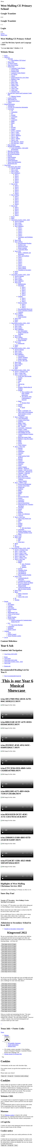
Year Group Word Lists (24, 518)
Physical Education (23, 496)
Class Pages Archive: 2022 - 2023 (20, 323)
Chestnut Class (15, 91)
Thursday (20, 453)
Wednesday (21, 451)
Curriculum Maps (23, 249)
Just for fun (21, 384)
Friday (20, 454)
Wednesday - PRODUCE (25, 471)
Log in (2, 33)
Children (6, 631)
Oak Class (14, 80)
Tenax (2, 1032)
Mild (19, 539)
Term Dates (11, 607)
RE (12, 126)
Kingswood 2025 (23, 246)
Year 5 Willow (15, 195)
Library (13, 76)
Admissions (11, 105)
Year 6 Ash (14, 206)
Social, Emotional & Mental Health (23, 585)
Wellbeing (10, 628)
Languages (14, 120)
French (20, 443)
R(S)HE (13, 127)
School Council (12, 634)
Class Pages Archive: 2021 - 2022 (20, 348)
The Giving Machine (17, 625)
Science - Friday (22, 429)
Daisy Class (14, 82)
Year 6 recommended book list (12, 676)
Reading (20, 512)
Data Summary (12, 145)
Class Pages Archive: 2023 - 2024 (20, 274)
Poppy (13, 216)
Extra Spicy (21, 542)
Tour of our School (13, 65)
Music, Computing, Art (24, 410)
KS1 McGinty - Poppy (17, 141)
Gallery (10, 102)
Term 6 (17, 182)
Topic (19, 381)
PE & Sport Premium (13, 154)
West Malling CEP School (18, 60)
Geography (14, 116)
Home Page (4, 35)
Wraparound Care (12, 612)
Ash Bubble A (22, 571)
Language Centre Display (18, 68)
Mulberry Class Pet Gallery (25, 439)
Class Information (23, 418)
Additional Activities (23, 431)
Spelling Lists (22, 245)
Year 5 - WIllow (15, 138)
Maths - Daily (22, 423)
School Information (9, 104)
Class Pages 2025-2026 (14, 166)
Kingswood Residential (24, 484)
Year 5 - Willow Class (21, 482)
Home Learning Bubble (24, 575)
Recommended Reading (24, 243)
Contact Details (12, 98)
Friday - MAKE (22, 474)
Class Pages (7, 165)
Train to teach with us (14, 101)
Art (12, 110)
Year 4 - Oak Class (20, 446)
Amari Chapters (22, 467)
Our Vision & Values (13, 152)
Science (13, 129)
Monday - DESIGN (23, 468)
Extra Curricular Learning (25, 310)
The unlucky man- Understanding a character (27, 398)
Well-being (21, 501)
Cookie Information (13, 1045)
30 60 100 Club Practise (24, 376)
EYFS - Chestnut (16, 130)
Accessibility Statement (14, 1043)
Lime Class (14, 90)
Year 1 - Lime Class (20, 373)
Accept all (10, 1076)
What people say (12, 99)
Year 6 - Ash (14, 140)
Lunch (9, 615)
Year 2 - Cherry (15, 134)
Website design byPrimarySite (13, 1054)
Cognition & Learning (24, 581)
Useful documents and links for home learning (24, 588)
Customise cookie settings (21, 1076)
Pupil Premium (12, 157)
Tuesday (20, 449)
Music (13, 123)
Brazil (23, 407)
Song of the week (23, 596)
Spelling (20, 296)
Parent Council (12, 629)
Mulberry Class (15, 79)
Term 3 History (22, 445)
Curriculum (11, 109)
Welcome (10, 59)
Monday (20, 448)
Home (6, 55)
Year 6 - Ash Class (20, 517)
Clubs (9, 611)
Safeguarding (11, 159)
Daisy (12, 218)
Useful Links (11, 618)
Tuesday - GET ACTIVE (25, 470)
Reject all (3, 1076)
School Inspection (13, 160)
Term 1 (17, 174)
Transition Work (22, 570)
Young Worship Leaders (14, 636)
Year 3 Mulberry (15, 173)
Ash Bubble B (22, 573)
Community (11, 626)
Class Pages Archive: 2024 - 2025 (20, 220)
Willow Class (14, 85)
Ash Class (14, 87)
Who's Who (11, 62)
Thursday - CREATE (24, 473)
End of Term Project (23, 503)
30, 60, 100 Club (22, 360)
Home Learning (22, 248)
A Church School (12, 63)
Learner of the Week (23, 420)
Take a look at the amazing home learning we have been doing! (25, 413)
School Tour (11, 66)
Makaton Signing (16, 96)
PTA (9, 623)
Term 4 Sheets (22, 268)
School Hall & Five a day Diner (20, 77)
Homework (21, 343)
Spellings (20, 315)
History (13, 118)
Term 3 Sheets (22, 267)
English (13, 115)
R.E (19, 495)
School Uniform (12, 609)
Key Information (22, 331)
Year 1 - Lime (15, 132)
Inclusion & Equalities (14, 146)
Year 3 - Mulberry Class (21, 417)
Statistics (24, 567)
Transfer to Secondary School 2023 (14, 929)
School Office (15, 69)
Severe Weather (12, 617)
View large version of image (9, 944)
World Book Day (12, 163)
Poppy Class (14, 84)
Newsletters (21, 356)
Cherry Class (14, 88)
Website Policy (12, 1046)
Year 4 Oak (14, 184)
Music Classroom (23, 593)
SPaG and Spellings (23, 256)
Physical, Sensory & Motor (25, 582)
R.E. (19, 521)
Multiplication (22, 284)
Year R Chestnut (15, 168)
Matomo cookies (9, 1115)
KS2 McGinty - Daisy (17, 143)
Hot (19, 540)
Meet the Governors (13, 151)
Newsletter (21, 285)
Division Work (26, 403)
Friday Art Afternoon (24, 514)
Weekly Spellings (23, 357)
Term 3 (17, 177)
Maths (13, 121)
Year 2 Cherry (15, 171)
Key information (22, 338)
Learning (20, 312)
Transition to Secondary (24, 270)
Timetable (21, 507)
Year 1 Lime (14, 170)
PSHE (20, 442)
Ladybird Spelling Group (25, 532)
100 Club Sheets (26, 528)
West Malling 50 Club (24, 432)
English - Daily (22, 424)
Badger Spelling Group (24, 531)
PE (12, 124)
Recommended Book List (25, 309)
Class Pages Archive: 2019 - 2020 (20, 548)
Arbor (9, 603)
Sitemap (6, 1035)
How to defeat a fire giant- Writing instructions (27, 393)
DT (12, 113)
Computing (14, 112)
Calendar (10, 606)
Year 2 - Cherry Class (21, 374)
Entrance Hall (15, 71)
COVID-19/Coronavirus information (18, 107)
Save (16, 1145)
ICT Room (14, 74)
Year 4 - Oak (14, 137)
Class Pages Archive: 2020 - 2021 (20, 370)
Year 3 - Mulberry (16, 135)
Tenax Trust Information (14, 162)
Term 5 (17, 180)
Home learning (22, 317)
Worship (17, 546)
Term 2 (17, 176)
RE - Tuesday (22, 426)
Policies (10, 155)
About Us (7, 57)
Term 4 (17, 179)
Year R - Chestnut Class (21, 371)
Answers (20, 515)
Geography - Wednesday (25, 428)
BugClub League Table (24, 437)
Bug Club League (23, 476)
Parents (6, 601)
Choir (19, 595)
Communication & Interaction (23, 578)
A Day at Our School (13, 614)
